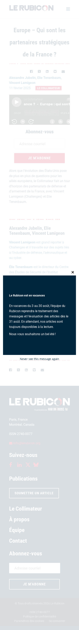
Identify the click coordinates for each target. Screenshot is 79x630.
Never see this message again (39, 359)
